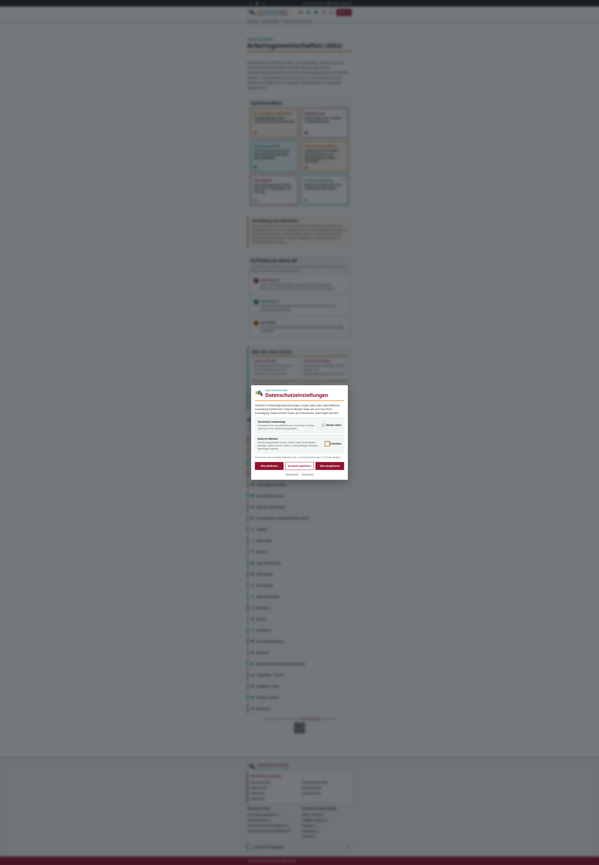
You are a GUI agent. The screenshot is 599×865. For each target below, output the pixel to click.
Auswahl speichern (299, 466)
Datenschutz (292, 474)
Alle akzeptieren (330, 466)
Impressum (308, 474)
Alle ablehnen (269, 466)
